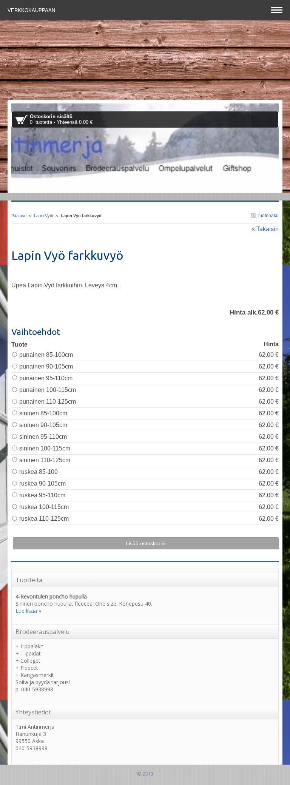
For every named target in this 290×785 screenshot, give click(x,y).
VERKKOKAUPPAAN (32, 10)
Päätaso (18, 215)
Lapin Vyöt (43, 215)
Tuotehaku (267, 215)
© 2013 (145, 773)
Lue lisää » (28, 610)
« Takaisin (265, 229)
